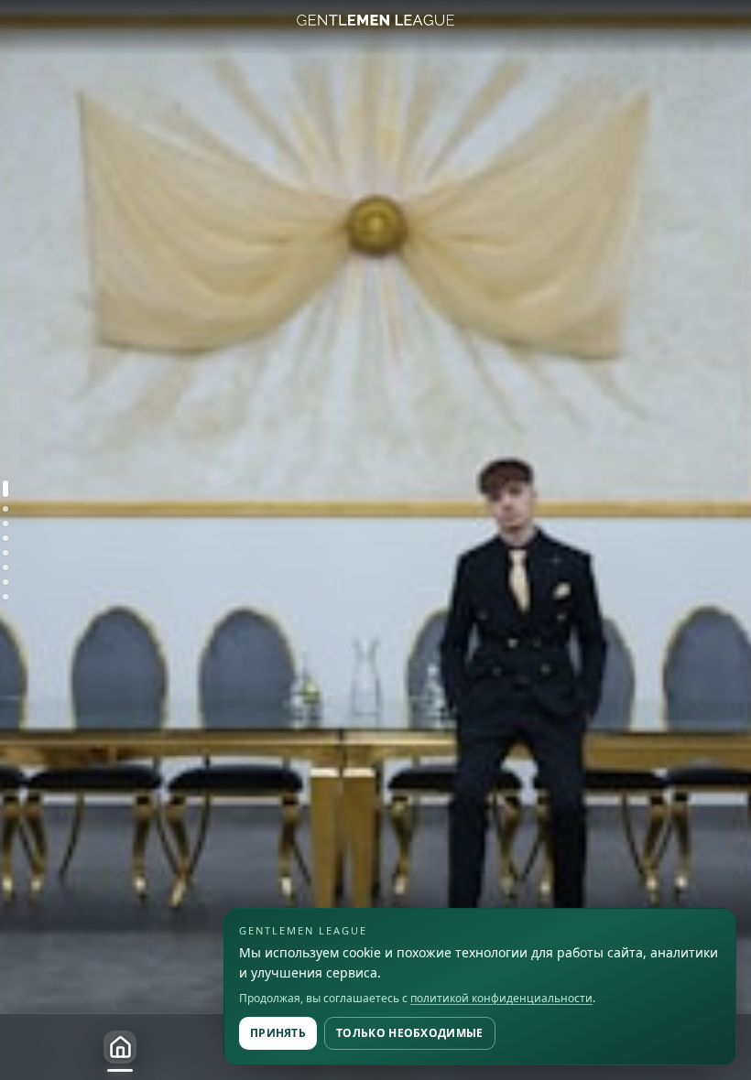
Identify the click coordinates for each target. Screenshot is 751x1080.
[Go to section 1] (5, 489)
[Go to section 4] (5, 538)
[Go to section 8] (5, 596)
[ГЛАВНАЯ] (120, 1047)
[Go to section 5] (5, 553)
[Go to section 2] (5, 509)
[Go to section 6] (5, 567)
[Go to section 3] (5, 523)
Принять (278, 1033)
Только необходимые (409, 1033)
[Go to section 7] (5, 582)
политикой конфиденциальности (501, 998)
